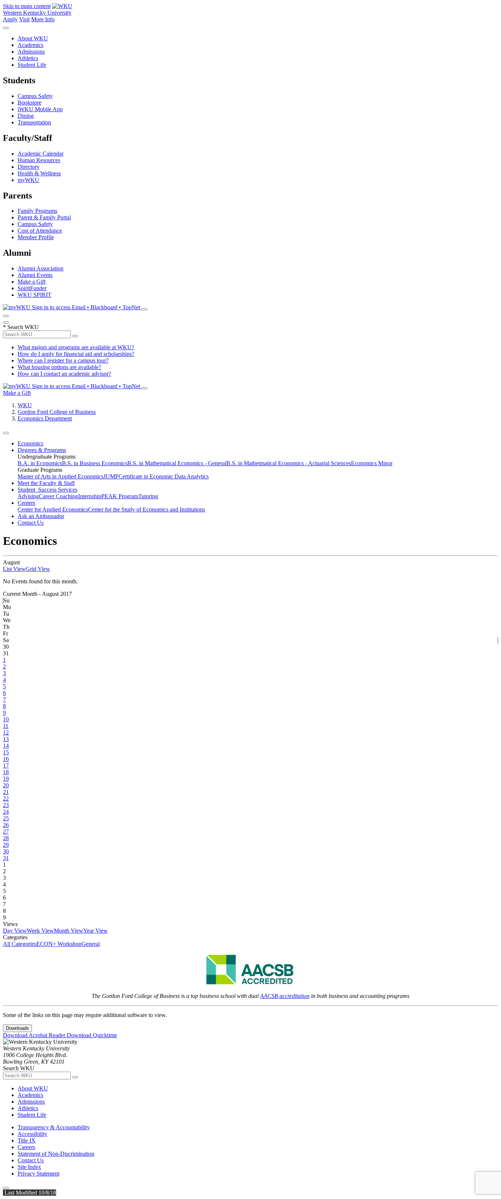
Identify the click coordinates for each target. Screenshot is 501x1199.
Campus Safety (35, 96)
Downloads (17, 1028)
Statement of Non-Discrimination (56, 1154)
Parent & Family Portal (44, 217)
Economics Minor (371, 463)
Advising (28, 496)
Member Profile (36, 237)
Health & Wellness (39, 173)
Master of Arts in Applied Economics (60, 476)
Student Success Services (47, 489)
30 (6, 851)
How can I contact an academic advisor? (64, 374)
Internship (89, 496)
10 (6, 719)
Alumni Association (40, 268)
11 (5, 726)
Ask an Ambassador (41, 516)
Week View (40, 931)
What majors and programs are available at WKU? (76, 347)
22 (6, 798)
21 (6, 792)
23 (6, 805)
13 (6, 739)
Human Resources (39, 160)
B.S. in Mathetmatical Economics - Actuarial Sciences (288, 463)
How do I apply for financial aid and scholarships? (76, 354)
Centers (26, 503)
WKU (25, 405)
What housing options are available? (59, 367)
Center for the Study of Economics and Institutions (146, 509)
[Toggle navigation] (6, 433)
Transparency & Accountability (54, 1127)
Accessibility (32, 1134)
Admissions (31, 51)
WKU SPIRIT (34, 295)
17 (6, 765)
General (90, 944)
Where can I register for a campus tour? (63, 360)
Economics (30, 443)
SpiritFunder (32, 288)
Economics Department (45, 418)
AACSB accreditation (285, 996)
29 (6, 845)
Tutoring (148, 496)
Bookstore (29, 102)
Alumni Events (35, 275)
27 (6, 831)
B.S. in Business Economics (94, 463)
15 (6, 752)
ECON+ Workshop (58, 944)
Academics (30, 45)
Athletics (28, 58)
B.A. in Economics (40, 463)
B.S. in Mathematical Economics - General (176, 463)
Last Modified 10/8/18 (29, 1192)
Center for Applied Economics (53, 509)
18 (6, 772)
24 (6, 812)
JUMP (110, 476)
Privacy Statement (38, 1173)
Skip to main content (27, 6)
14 (6, 746)
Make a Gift (31, 281)
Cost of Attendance (40, 230)
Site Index (29, 1167)
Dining (26, 116)
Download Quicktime (92, 1035)
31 (6, 858)
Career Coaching (58, 496)
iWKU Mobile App (40, 109)
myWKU (28, 180)
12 (6, 732)
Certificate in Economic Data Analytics (163, 476)
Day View (15, 931)
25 (6, 818)
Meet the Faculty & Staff (46, 483)
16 (6, 759)
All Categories (19, 944)
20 (6, 785)
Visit (24, 19)
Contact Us (31, 523)
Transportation (34, 122)
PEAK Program (119, 496)
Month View (68, 931)
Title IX (27, 1140)
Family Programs (37, 211)
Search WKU (21, 327)
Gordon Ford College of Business (57, 412)
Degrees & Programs (42, 450)
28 (6, 838)
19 (6, 779)
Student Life (32, 65)
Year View (95, 931)
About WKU (33, 38)
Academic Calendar (40, 153)
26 (6, 825)
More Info (43, 19)
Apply (10, 19)
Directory (29, 167)
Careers (26, 1147)
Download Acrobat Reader (35, 1035)
